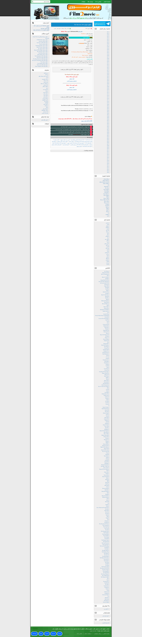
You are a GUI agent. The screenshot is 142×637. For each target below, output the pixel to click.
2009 (108, 147)
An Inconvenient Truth (104, 283)
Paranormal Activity (105, 464)
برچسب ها (90, 2)
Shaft (108, 492)
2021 (108, 164)
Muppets (107, 441)
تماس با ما (98, 2)
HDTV (107, 210)
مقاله (47, 107)
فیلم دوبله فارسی (105, 622)
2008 (108, 145)
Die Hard (107, 336)
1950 (108, 61)
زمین (47, 87)
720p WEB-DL (106, 193)
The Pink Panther (105, 556)
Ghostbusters (106, 362)
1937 (108, 45)
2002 (108, 136)
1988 (108, 116)
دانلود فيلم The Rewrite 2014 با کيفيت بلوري (75, 143)
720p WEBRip (106, 195)
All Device (46, 73)
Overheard (107, 460)
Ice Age (107, 389)
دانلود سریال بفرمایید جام (43, 48)
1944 (108, 54)
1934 (108, 40)
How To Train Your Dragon (103, 386)
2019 (108, 161)
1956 (108, 68)
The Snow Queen (105, 569)
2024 (108, 169)
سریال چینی (45, 95)
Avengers (107, 293)
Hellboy (107, 377)
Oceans (107, 452)
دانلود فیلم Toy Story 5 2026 (42, 42)
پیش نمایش (46, 82)
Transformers (106, 585)
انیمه (47, 77)
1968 (108, 86)
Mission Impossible (105, 435)
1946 (108, 55)
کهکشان (46, 102)
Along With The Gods (105, 280)
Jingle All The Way (105, 408)
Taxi (108, 519)
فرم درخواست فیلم (76, 134)
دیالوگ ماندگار (45, 86)
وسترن (107, 264)
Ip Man (107, 399)
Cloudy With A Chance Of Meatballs (102, 315)
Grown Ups (107, 370)
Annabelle (107, 287)
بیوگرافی (107, 227)
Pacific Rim (107, 461)
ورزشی (107, 262)
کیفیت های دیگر (75, 57)
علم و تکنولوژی (45, 99)
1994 (108, 124)
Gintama (107, 364)
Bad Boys (107, 297)
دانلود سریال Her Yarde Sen (42, 51)
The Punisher (106, 560)
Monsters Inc (106, 439)
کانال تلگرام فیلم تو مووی (86, 120)
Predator (107, 473)
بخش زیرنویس (97, 633)
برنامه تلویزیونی (45, 79)
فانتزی (107, 246)
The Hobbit (107, 538)
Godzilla (107, 365)
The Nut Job (106, 554)
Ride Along (107, 485)
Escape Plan (106, 348)
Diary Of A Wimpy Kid (104, 334)
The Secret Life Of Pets (104, 568)
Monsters (107, 438)
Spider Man (106, 510)
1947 (108, 57)
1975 (108, 96)
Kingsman (107, 423)
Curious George (106, 324)
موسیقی (107, 259)
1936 (108, 43)
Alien (108, 275)
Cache (47, 633)
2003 (108, 138)
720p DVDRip (106, 189)
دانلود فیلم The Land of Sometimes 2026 (40, 60)
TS (108, 213)
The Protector (106, 559)
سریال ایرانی (45, 92)
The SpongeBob (106, 571)
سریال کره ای (45, 98)
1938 (108, 46)
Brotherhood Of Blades (104, 309)
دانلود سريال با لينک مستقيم (62, 141)
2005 (108, 141)
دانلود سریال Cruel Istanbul (42, 63)
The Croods (106, 528)
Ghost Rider (106, 361)
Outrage (107, 458)
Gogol (107, 367)
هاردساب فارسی (45, 113)
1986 (108, 113)
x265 (108, 216)
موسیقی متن (45, 108)
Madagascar (106, 429)
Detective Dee (106, 331)
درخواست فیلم (88, 633)
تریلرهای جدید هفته (44, 83)
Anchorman (106, 284)
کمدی (55, 28)
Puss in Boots (106, 475)
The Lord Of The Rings (104, 545)
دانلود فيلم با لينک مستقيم (56, 144)
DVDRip (107, 204)
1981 (108, 105)
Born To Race (106, 306)
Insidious (107, 398)
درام (108, 237)
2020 (108, 163)
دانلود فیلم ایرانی (105, 615)
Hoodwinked (106, 382)
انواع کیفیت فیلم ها (45, 28)
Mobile (107, 211)
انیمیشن (107, 225)
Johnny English (106, 413)
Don (108, 342)
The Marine (106, 547)
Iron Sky (107, 402)
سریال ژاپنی (45, 96)
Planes (107, 470)
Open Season (106, 455)
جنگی (108, 234)
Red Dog (107, 483)
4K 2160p (107, 188)
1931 (108, 36)
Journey (107, 414)
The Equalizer (106, 532)
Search (53, 633)
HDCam (107, 207)
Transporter (106, 587)
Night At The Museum (104, 447)
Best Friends (106, 302)
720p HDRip (106, 190)
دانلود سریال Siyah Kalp (43, 53)
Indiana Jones (106, 395)
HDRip (107, 208)
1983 (108, 108)
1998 (108, 130)
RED (108, 480)
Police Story (106, 472)
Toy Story (107, 584)
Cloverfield (107, 317)
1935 (108, 42)
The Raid (107, 563)
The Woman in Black (105, 577)
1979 (108, 102)
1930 (108, 34)
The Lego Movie (105, 544)
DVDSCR (107, 205)
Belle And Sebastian (105, 300)
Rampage (107, 479)
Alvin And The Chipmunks (104, 281)
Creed (108, 321)
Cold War (107, 319)
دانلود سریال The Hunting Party (42, 45)
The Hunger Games (105, 540)
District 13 (107, 337)
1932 (108, 37)
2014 (68, 28)
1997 (108, 129)
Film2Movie (83, 33)
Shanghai (107, 494)
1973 (108, 93)
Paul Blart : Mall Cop (105, 466)
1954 (108, 65)
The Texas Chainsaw (105, 574)
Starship (107, 514)
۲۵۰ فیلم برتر (106, 609)
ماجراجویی (107, 252)
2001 (108, 135)
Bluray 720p (64, 28)
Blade (108, 305)
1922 (108, 33)
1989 (108, 117)
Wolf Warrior (106, 600)
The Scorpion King (105, 566)
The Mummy (106, 553)
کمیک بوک (46, 101)
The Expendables (105, 534)
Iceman (107, 390)
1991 (108, 120)
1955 (108, 67)
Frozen (107, 355)
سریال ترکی (45, 93)
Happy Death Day (105, 373)
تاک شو (107, 230)
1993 (108, 123)
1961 (108, 76)
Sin (108, 503)
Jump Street (106, 417)
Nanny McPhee (106, 444)
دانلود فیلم (59, 28)
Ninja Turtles (106, 448)
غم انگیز (107, 245)
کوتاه (108, 251)
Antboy (107, 290)
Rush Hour (107, 489)
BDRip (107, 196)
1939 (108, 48)
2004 (108, 139)
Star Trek (107, 512)
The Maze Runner (105, 550)
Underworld (106, 591)
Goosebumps (106, 368)
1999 (108, 132)
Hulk (108, 387)
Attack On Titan (106, 291)
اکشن (108, 224)
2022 (108, 166)
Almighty (107, 278)
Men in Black (106, 433)
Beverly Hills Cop (105, 303)
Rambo (107, 478)
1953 (108, 64)
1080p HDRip (106, 179)
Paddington (107, 463)
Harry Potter (106, 376)
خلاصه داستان (56, 139)
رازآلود (107, 240)
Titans (108, 579)
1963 (108, 79)
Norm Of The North (105, 449)
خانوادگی (107, 236)
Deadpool (107, 328)
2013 (108, 153)
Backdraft (107, 296)
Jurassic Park (106, 418)
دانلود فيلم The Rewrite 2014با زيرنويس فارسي (79, 144)
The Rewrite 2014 (80, 139)
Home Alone (106, 380)
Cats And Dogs (106, 314)
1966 (108, 83)
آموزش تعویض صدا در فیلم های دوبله (41, 30)
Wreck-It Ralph (106, 602)
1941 (108, 51)
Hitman (107, 379)
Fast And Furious (105, 352)
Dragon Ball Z (106, 343)
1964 (108, 80)
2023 (108, 167)
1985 (108, 111)
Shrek (108, 498)
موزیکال (107, 258)
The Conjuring (106, 526)
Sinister (107, 506)
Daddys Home (106, 325)
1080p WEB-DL (106, 180)
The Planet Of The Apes (104, 557)
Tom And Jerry (106, 581)
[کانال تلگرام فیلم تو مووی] (102, 24)
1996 (108, 127)
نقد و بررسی (45, 111)
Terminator (107, 520)
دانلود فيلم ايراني (66, 144)
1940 (108, 49)
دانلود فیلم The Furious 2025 (42, 57)
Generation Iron (106, 359)
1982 (108, 107)
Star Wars (107, 513)
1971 (108, 91)
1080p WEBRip (106, 183)
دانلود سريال (71, 141)
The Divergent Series (105, 531)
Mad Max (107, 427)
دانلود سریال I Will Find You (42, 39)
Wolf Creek (107, 599)
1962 (108, 77)
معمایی (107, 256)
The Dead (107, 529)
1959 (108, 73)
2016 (108, 157)
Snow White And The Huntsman (103, 507)
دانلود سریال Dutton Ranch (42, 54)
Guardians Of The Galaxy (104, 371)
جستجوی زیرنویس (82, 57)
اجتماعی (107, 222)
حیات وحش (46, 85)
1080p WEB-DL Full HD (104, 182)
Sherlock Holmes (105, 497)
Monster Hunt (106, 436)
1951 (108, 62)
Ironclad (107, 404)
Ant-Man (107, 288)
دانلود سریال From (44, 61)
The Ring (107, 565)
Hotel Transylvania (105, 384)
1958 (108, 71)
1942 (108, 52)
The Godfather (106, 535)
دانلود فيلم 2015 (88, 143)
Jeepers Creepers (106, 407)
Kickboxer (107, 420)
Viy (108, 596)
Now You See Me (105, 451)
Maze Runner (106, 432)
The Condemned (106, 525)
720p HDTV (106, 192)
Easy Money (106, 346)
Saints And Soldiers (105, 491)
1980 (108, 104)
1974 (108, 95)
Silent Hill (107, 501)
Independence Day (105, 393)
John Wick (107, 411)
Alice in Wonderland (105, 274)
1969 (108, 88)
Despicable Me (106, 330)
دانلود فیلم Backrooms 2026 (42, 64)
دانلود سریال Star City (43, 44)
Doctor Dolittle (106, 339)
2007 (108, 144)
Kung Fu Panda (106, 424)
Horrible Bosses (106, 383)
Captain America (106, 311)
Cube (108, 322)
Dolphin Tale (106, 340)
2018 (108, 160)
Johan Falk (107, 410)
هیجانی (107, 261)
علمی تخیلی (106, 243)
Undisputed (107, 593)
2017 (108, 158)
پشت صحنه (46, 80)
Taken (108, 516)
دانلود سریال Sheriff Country (42, 47)
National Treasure (105, 445)
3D (108, 185)
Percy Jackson (106, 467)
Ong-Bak (107, 454)
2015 (108, 156)
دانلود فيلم (54, 141)
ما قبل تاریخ (46, 104)
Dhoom (107, 333)
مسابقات (46, 105)
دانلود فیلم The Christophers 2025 (41, 55)
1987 (108, 114)
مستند (108, 255)
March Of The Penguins (104, 430)
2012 (108, 151)
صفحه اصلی (107, 2)
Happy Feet (107, 374)
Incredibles (107, 392)
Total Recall (106, 582)
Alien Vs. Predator (105, 277)
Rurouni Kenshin (105, 488)
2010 (108, 148)
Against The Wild (105, 272)
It (108, 405)
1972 (108, 92)
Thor (108, 578)
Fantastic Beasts (106, 349)
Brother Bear (106, 308)
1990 (108, 119)
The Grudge (106, 537)
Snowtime (107, 509)
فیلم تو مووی (79, 146)
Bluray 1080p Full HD (104, 199)
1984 (108, 110)
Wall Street (107, 597)
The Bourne (106, 522)
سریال (47, 90)
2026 (108, 172)
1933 (108, 39)
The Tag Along (106, 572)
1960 (108, 74)
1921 (108, 31)
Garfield (107, 358)
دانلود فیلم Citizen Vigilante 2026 (41, 66)
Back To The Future (105, 294)
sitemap (34, 633)
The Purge (107, 562)
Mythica (107, 442)
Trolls (108, 590)
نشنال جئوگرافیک (44, 110)
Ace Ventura (106, 271)
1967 (108, 85)
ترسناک (107, 231)
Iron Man (107, 401)
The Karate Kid (106, 541)
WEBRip (107, 214)
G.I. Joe (107, 356)
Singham (107, 504)
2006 (108, 142)
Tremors (107, 588)
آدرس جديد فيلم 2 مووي (65, 139)
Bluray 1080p (106, 198)
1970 (108, 89)
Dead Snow (107, 327)
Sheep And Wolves (105, 495)
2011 (108, 150)
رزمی (108, 242)
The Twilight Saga (105, 575)
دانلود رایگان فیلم (44, 119)
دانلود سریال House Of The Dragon (41, 50)
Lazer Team (106, 426)
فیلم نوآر (107, 248)
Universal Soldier (105, 594)
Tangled (107, 517)
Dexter (46, 74)
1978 (108, 101)
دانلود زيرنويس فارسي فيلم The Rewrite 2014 (83, 141)
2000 (108, 133)
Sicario (107, 500)
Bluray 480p (106, 201)
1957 (108, 70)
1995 (108, 126)
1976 (108, 98)
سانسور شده (45, 89)
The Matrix (107, 548)
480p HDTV (106, 186)
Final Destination (105, 353)
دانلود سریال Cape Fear (43, 41)
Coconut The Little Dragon (104, 318)
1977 (108, 99)
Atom (41, 633)
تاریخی (107, 228)
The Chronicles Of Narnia (104, 523)
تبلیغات (83, 2)
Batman (107, 299)
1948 (108, 58)
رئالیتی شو (107, 239)
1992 (108, 122)
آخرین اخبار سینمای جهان (43, 76)
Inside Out (107, 396)
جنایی (108, 233)
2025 (108, 170)
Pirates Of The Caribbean (104, 469)
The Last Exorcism (105, 543)
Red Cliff (107, 482)
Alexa (59, 633)
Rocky (107, 486)
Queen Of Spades (105, 476)
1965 (108, 82)
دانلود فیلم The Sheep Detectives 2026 (40, 58)
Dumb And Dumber (105, 345)
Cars (108, 312)
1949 (108, 59)
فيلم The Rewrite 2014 (87, 146)
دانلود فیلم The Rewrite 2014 (82, 25)
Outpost (107, 457)
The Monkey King (105, 551)
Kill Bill (107, 421)
